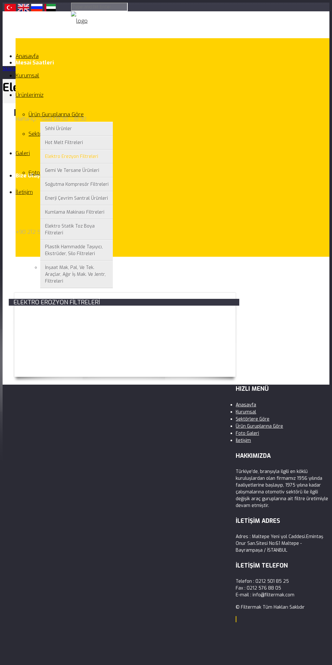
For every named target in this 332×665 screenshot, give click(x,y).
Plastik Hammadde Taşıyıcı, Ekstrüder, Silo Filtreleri (74, 250)
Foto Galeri (247, 433)
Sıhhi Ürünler (58, 129)
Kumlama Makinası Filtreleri (74, 212)
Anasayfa (27, 56)
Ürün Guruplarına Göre (56, 114)
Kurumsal (27, 75)
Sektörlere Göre (252, 419)
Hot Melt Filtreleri (64, 143)
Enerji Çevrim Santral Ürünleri (76, 198)
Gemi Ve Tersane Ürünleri (72, 170)
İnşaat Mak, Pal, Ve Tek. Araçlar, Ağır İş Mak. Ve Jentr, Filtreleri (75, 274)
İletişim (24, 192)
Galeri (23, 153)
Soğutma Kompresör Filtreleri (77, 184)
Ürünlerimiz (29, 95)
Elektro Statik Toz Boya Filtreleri (70, 229)
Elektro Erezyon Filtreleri (71, 156)
